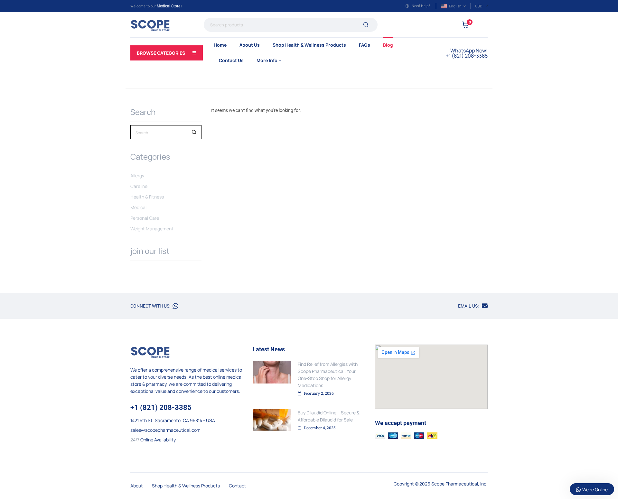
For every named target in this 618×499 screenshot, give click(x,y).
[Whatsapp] (175, 306)
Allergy (137, 175)
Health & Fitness (147, 197)
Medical (138, 207)
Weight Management (151, 229)
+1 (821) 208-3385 (161, 407)
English (455, 6)
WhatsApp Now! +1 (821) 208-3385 (467, 53)
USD (478, 6)
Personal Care (144, 218)
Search (366, 25)
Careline (138, 186)
